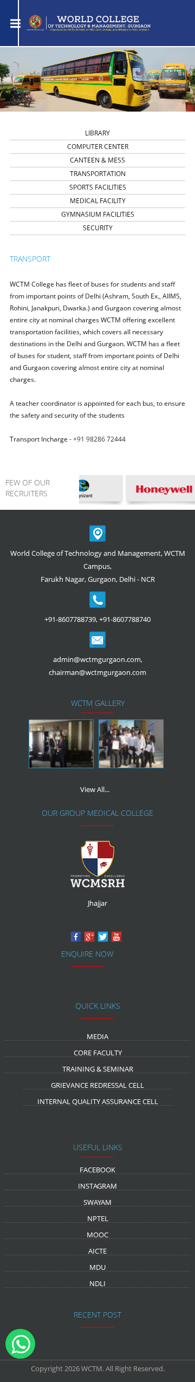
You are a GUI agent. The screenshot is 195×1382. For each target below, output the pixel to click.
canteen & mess (97, 160)
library (97, 133)
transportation (98, 173)
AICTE (97, 1251)
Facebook (97, 1170)
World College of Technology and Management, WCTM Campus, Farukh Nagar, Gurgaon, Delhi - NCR (97, 566)
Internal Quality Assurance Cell (97, 1101)
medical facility (98, 200)
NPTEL (97, 1218)
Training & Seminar (97, 1069)
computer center (97, 146)
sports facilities (97, 187)
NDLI (97, 1283)
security (98, 227)
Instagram (97, 1186)
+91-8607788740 (125, 619)
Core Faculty (98, 1052)
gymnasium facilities (97, 214)
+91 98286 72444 (99, 439)
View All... (94, 789)
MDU (97, 1267)
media (97, 1036)
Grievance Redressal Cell (97, 1085)
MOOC (97, 1235)
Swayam (97, 1202)
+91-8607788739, (71, 619)
